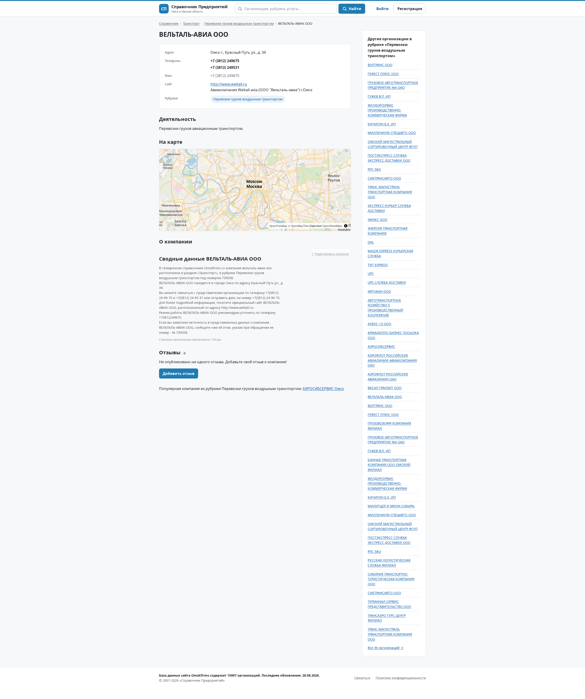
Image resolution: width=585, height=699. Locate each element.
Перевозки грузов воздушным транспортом (239, 23)
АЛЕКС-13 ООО (379, 324)
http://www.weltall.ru (228, 84)
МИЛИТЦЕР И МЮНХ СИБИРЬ (391, 506)
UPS (371, 273)
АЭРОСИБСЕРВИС (381, 346)
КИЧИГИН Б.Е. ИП (382, 124)
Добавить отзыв (178, 373)
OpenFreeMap (278, 226)
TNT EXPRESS (378, 265)
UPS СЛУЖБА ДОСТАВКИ (387, 282)
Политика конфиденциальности (401, 678)
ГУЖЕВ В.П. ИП (379, 96)
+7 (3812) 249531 (224, 67)
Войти (382, 8)
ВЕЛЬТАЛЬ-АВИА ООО (385, 397)
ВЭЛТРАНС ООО (380, 65)
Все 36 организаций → (385, 648)
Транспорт (191, 23)
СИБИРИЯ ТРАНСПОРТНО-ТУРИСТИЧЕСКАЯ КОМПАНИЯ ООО (391, 579)
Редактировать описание (330, 254)
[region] (255, 190)
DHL (371, 242)
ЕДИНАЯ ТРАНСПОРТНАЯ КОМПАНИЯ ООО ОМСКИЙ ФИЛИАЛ (389, 465)
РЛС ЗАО (374, 169)
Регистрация (409, 8)
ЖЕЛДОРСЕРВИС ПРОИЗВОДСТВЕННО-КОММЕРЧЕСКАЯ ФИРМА (387, 110)
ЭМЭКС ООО (377, 219)
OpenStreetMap (332, 226)
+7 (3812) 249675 (224, 60)
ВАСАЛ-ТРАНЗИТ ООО (385, 388)
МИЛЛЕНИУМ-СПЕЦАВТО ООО (392, 133)
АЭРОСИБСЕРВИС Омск (323, 388)
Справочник (168, 23)
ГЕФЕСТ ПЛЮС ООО (383, 74)
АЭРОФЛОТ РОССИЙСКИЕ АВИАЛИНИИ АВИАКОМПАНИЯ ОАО (392, 360)
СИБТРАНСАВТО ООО (384, 178)
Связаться (362, 678)
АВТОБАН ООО (379, 291)
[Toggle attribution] (345, 226)
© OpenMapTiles (298, 226)
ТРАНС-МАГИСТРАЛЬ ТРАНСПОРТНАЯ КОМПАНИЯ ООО (390, 192)
